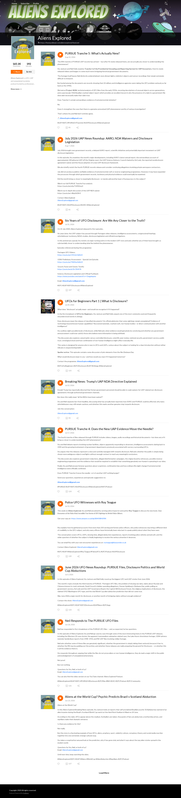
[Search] (166, 3)
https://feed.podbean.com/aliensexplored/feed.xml (59, 43)
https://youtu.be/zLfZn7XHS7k (69, 269)
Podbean (26, 793)
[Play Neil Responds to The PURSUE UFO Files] (60, 622)
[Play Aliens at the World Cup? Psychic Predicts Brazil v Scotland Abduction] (60, 698)
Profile (36, 3)
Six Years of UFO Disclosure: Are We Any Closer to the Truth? (105, 220)
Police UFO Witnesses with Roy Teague (90, 502)
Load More (104, 773)
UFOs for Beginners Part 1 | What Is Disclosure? (96, 301)
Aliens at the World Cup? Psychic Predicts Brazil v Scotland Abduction (110, 696)
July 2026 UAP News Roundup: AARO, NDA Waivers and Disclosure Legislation (108, 140)
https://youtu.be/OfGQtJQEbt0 (70, 255)
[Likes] (58, 127)
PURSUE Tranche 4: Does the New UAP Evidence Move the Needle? (109, 429)
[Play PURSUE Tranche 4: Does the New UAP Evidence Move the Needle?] (60, 430)
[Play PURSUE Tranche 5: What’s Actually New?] (60, 55)
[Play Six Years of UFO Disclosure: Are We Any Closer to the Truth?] (60, 222)
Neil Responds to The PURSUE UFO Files (91, 620)
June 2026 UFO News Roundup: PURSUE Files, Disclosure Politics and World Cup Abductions (115, 568)
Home (14, 3)
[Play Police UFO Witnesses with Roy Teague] (60, 504)
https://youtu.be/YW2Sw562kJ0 (70, 262)
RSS (30, 72)
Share (17, 72)
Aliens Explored (54, 38)
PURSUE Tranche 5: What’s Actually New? (92, 53)
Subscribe (25, 3)
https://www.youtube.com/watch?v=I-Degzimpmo (77, 276)
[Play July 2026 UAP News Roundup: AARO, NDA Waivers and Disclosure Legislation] (60, 140)
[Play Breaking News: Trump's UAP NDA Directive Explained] (60, 383)
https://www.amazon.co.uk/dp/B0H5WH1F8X (88, 518)
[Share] (77, 127)
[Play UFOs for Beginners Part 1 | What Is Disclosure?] (60, 302)
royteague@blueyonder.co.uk (115, 542)
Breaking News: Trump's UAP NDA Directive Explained (101, 381)
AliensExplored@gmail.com (71, 118)
